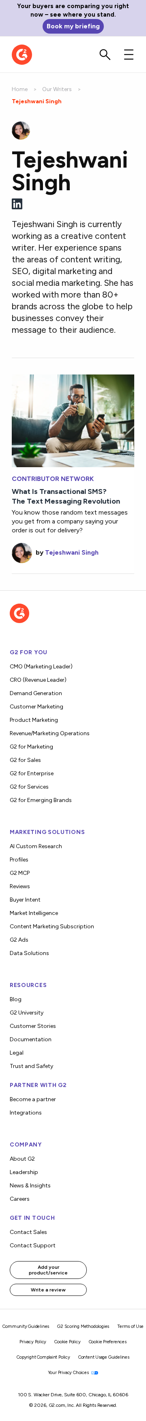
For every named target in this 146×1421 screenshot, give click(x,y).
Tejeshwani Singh (72, 552)
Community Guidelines (25, 1326)
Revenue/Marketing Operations (50, 733)
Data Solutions (29, 953)
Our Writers (57, 89)
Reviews (20, 886)
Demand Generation (36, 693)
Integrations (26, 1112)
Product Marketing (34, 720)
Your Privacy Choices (69, 1372)
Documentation (31, 1039)
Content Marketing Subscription (52, 926)
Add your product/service (48, 1270)
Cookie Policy (67, 1341)
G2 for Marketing (31, 746)
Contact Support (33, 1245)
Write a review (48, 1290)
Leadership (24, 1172)
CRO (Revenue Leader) (38, 679)
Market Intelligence (34, 913)
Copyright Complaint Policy (43, 1357)
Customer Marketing (36, 706)
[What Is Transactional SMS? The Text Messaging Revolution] (73, 420)
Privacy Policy (32, 1341)
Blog (15, 999)
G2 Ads (19, 939)
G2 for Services (29, 786)
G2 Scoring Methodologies (83, 1326)
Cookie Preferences (108, 1341)
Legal (17, 1052)
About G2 (22, 1158)
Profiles (19, 859)
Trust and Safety (31, 1066)
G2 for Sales (25, 760)
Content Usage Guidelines (103, 1357)
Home (20, 89)
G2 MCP (20, 873)
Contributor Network (53, 479)
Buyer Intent (25, 899)
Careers (20, 1199)
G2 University (26, 1012)
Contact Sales (28, 1232)
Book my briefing (73, 26)
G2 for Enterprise (32, 773)
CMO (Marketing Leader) (41, 666)
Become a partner (33, 1099)
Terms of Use (130, 1326)
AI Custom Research (36, 846)
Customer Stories (33, 1026)
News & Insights (30, 1185)
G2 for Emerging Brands (41, 800)
